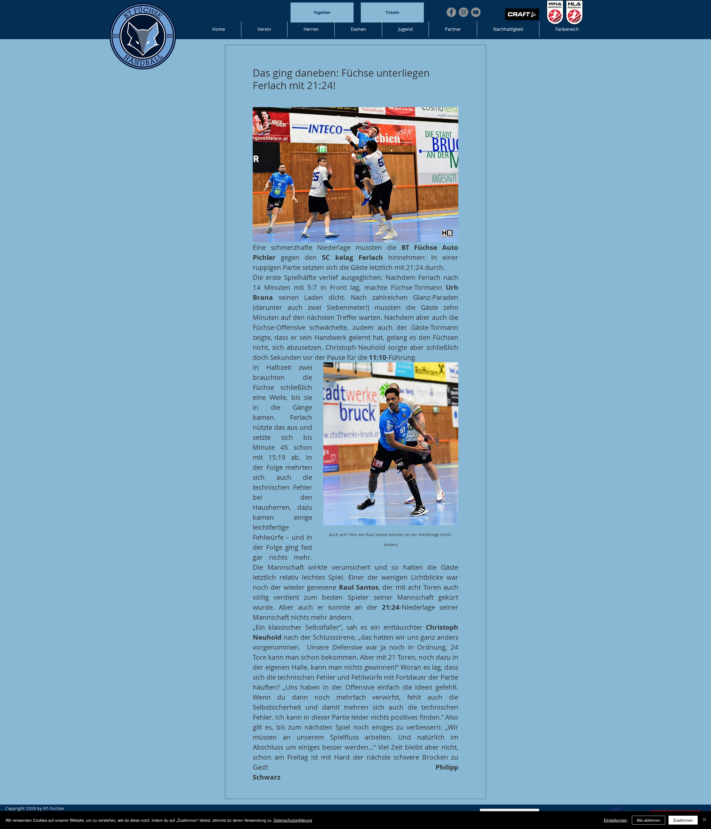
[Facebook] (451, 12)
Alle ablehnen (648, 820)
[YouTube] (475, 12)
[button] (264, 29)
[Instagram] (463, 12)
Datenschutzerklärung (293, 820)
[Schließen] (704, 820)
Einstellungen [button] (615, 820)
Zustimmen (683, 820)
